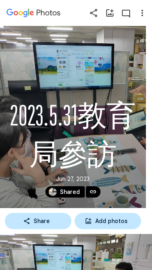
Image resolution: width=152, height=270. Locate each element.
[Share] (94, 13)
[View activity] (126, 13)
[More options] (142, 13)
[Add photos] (110, 13)
